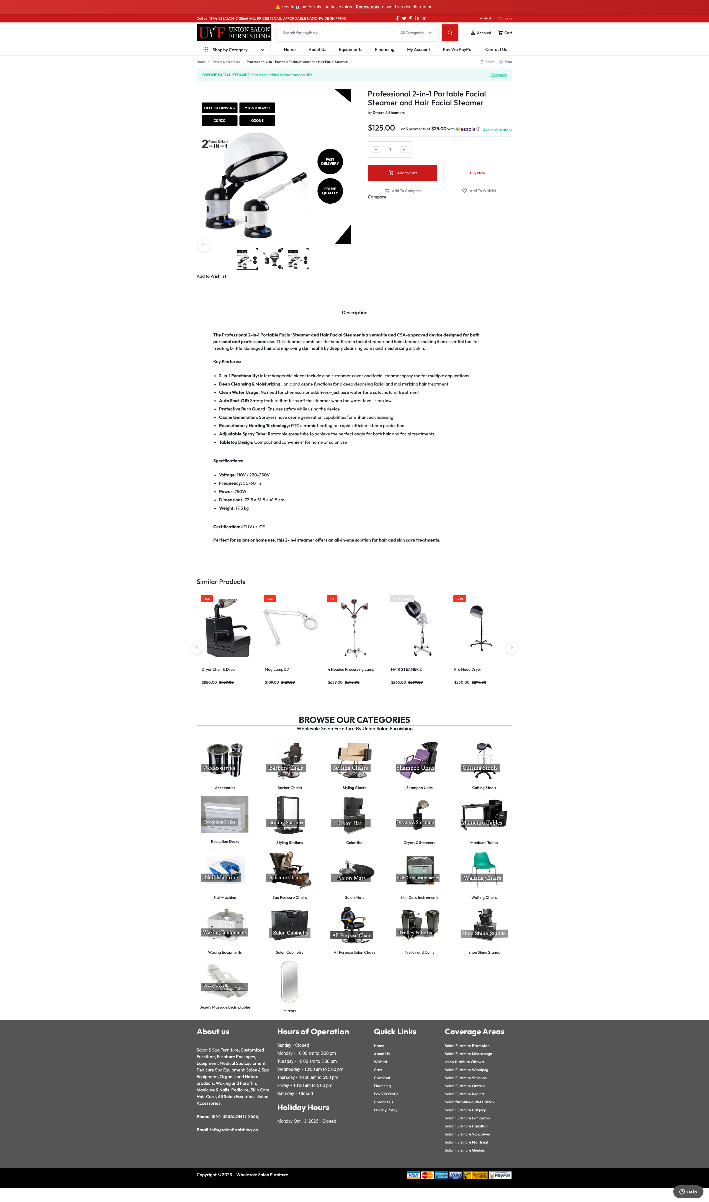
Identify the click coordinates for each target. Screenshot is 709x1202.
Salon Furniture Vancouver (467, 1134)
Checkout (382, 1077)
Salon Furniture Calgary (465, 1109)
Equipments (350, 49)
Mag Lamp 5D (277, 669)
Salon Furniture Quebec (465, 1150)
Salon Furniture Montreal (466, 1142)
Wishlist (485, 18)
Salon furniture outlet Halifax (469, 1101)
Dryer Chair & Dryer (219, 669)
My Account (418, 49)
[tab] (354, 312)
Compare (505, 18)
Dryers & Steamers (226, 62)
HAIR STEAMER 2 (406, 669)
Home (290, 49)
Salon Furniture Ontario (465, 1085)
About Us (317, 49)
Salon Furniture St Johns (466, 1077)
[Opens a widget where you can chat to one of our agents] (688, 1192)
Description (355, 312)
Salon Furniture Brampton (467, 1045)
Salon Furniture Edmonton (467, 1118)
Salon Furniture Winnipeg (466, 1069)
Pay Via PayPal (457, 49)
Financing (384, 49)
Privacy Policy (385, 1109)
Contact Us (496, 49)
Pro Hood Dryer (467, 669)
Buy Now (477, 172)
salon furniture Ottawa (464, 1061)
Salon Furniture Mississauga (468, 1053)
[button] (440, 129)
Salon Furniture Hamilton (466, 1126)
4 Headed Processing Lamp (351, 669)
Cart (378, 1069)
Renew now (367, 6)
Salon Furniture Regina (464, 1093)
